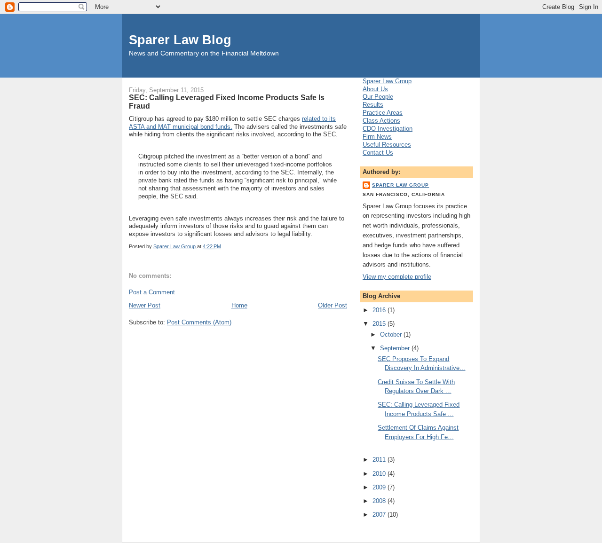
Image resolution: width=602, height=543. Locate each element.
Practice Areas (383, 112)
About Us (375, 89)
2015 (380, 323)
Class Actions (381, 120)
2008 (380, 500)
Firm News (377, 136)
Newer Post (144, 305)
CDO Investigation (387, 128)
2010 (380, 473)
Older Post (332, 305)
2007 (380, 514)
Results (373, 104)
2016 (380, 310)
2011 (380, 459)
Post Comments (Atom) (199, 322)
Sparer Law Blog (180, 39)
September (396, 348)
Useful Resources (387, 144)
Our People (378, 96)
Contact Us (378, 152)
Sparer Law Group (387, 81)
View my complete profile (397, 276)
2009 (380, 487)
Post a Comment (152, 292)
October (392, 334)
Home (239, 305)
